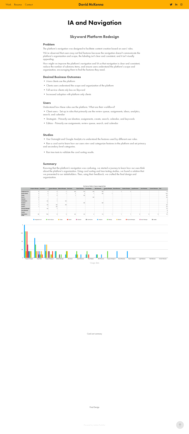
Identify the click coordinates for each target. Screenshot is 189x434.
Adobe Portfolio (99, 425)
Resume (18, 4)
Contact (29, 4)
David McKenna (91, 4)
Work (8, 4)
